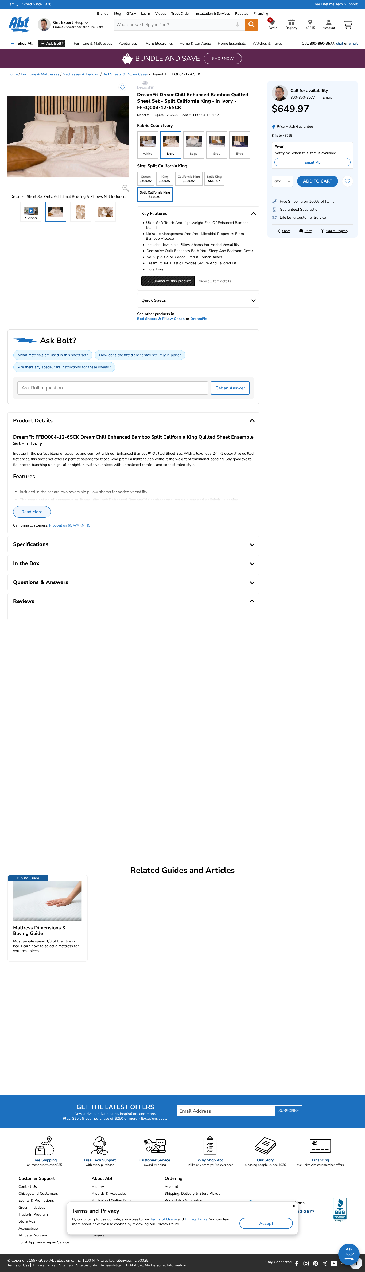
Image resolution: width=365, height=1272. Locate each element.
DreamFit (198, 318)
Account (171, 1186)
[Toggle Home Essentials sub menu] (248, 43)
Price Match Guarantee (183, 1200)
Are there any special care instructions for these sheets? (64, 367)
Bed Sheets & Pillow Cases (125, 74)
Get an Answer (230, 388)
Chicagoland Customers (38, 1193)
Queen (145, 180)
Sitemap (66, 1265)
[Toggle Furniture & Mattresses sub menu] (114, 43)
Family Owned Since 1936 (29, 4)
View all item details (215, 281)
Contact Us (27, 1186)
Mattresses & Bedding (81, 74)
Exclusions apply (154, 1118)
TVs (158, 43)
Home (232, 43)
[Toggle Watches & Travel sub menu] (284, 43)
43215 (287, 135)
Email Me (313, 162)
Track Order (180, 13)
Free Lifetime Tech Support (335, 4)
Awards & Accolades (109, 1193)
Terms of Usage (163, 1219)
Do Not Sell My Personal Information (155, 1265)
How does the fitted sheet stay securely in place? (140, 355)
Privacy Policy (44, 1265)
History (98, 1186)
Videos (160, 13)
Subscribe (288, 1110)
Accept (266, 1224)
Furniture (93, 43)
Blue (239, 154)
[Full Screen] (125, 188)
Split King (214, 180)
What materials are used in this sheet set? (53, 355)
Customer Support (36, 1178)
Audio (195, 43)
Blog (117, 13)
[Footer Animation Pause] (356, 1262)
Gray (216, 154)
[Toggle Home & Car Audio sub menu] (213, 43)
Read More (31, 512)
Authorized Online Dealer (113, 1200)
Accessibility (110, 1265)
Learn (145, 13)
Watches (267, 43)
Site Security (86, 1265)
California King (189, 180)
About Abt (102, 1178)
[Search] (251, 25)
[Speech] (237, 24)
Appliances (128, 43)
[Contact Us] (280, 99)
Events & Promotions (36, 1200)
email (353, 43)
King (164, 180)
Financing (261, 13)
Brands (102, 13)
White (147, 154)
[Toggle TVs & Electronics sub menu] (175, 43)
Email (327, 97)
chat (339, 43)
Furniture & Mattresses (40, 74)
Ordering (174, 1178)
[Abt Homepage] (19, 25)
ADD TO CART (317, 181)
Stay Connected (278, 1262)
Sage (193, 154)
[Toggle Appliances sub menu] (139, 43)
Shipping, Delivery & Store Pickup (192, 1193)
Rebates (241, 13)
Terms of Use (18, 1265)
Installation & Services (212, 13)
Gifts (130, 13)
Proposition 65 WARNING (70, 525)
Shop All (25, 43)
